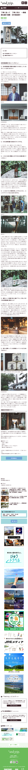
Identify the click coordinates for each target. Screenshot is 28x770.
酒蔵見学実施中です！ (9, 55)
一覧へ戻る (13, 521)
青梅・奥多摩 (12, 515)
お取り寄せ (5, 515)
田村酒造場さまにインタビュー (10, 53)
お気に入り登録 (7, 23)
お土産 (16, 514)
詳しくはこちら (13, 705)
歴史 (4, 514)
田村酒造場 (13, 458)
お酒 (12, 514)
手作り (8, 514)
